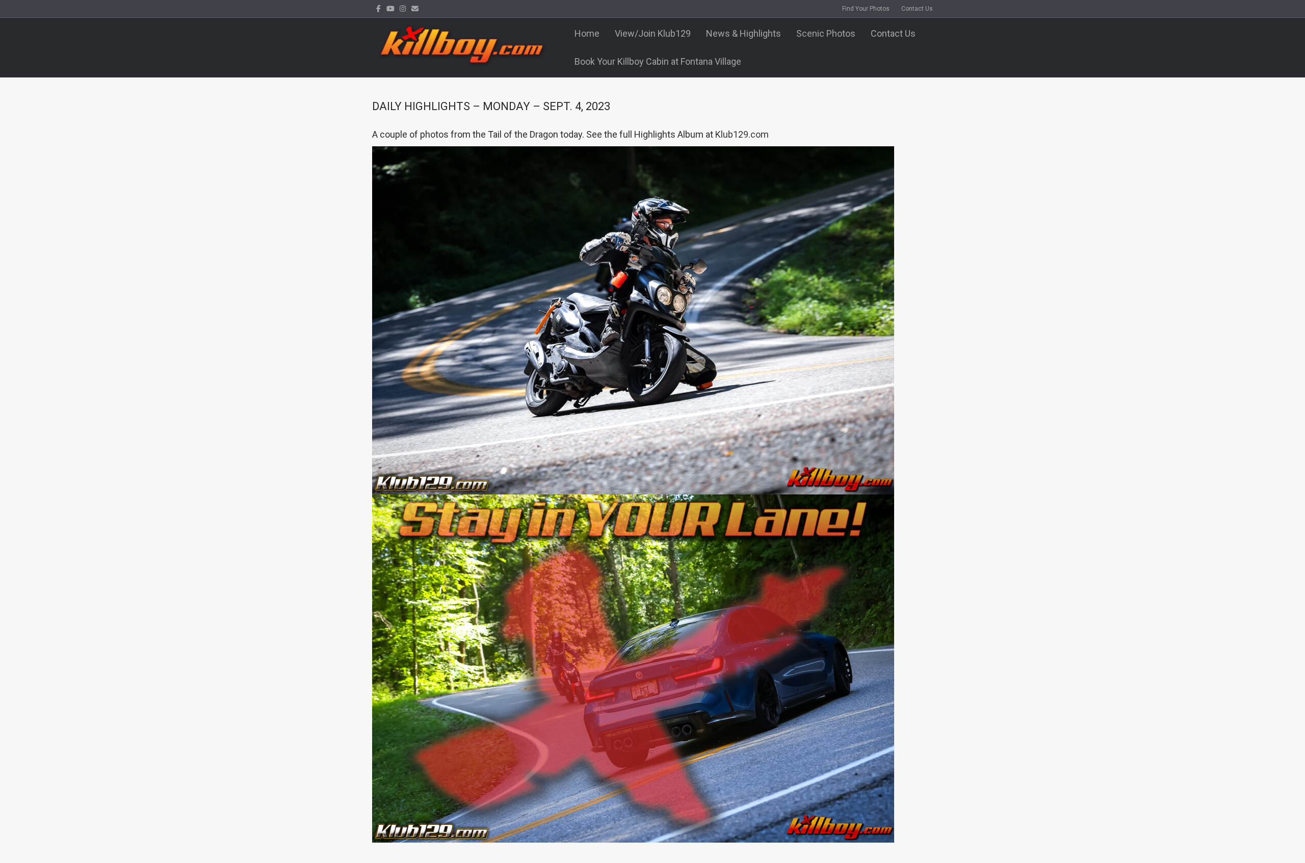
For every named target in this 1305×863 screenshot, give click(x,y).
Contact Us (917, 8)
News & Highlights (743, 33)
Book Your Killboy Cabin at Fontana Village (658, 61)
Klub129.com (742, 134)
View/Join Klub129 (653, 33)
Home (587, 33)
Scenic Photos (825, 33)
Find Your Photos (866, 8)
